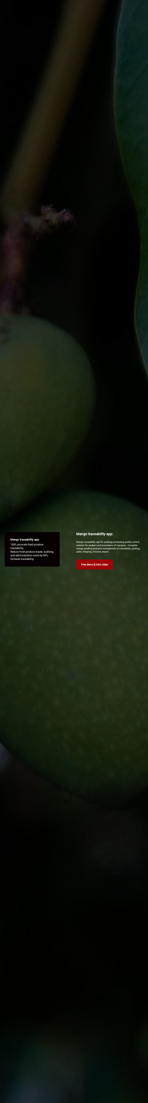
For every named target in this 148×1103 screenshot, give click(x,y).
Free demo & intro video (94, 564)
